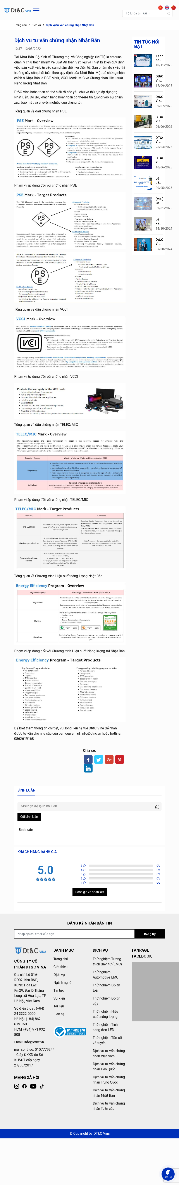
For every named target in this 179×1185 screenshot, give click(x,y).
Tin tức (58, 990)
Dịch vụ (36, 25)
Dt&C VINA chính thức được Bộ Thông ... (159, 242)
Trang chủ (20, 25)
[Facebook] (88, 759)
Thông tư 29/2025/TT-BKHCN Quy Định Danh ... (159, 58)
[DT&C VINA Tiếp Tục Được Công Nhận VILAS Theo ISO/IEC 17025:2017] (143, 142)
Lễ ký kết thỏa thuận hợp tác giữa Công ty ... (159, 221)
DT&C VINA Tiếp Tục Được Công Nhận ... (159, 140)
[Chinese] (172, 6)
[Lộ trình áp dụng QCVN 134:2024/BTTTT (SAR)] (143, 183)
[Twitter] (98, 759)
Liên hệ (58, 1014)
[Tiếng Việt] (159, 6)
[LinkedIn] (88, 768)
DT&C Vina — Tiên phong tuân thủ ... (159, 119)
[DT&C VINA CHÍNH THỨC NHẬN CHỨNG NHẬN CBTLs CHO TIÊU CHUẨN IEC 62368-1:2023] (143, 162)
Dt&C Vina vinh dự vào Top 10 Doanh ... (159, 78)
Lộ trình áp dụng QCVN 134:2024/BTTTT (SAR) (159, 180)
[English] (166, 6)
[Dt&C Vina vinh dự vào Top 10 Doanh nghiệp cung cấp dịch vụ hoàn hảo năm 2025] (143, 81)
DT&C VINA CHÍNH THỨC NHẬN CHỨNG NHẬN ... (159, 160)
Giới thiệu (60, 967)
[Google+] (109, 759)
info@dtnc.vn (91, 733)
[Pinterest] (119, 759)
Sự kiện (59, 998)
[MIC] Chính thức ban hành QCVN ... (159, 201)
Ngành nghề (62, 983)
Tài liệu (58, 1006)
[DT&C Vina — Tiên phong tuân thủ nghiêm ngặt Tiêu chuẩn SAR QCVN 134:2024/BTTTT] (143, 121)
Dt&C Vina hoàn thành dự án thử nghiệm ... (159, 99)
